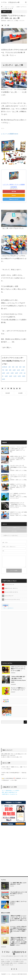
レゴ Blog (16, 20)
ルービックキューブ (9, 595)
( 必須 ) (5, 542)
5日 (20, 367)
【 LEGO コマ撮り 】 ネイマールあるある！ (18, 902)
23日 (23, 376)
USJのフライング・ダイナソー (11, 588)
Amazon (14, 195)
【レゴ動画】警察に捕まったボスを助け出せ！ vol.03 (18, 883)
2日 (9, 367)
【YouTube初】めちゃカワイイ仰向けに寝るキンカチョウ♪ (18, 892)
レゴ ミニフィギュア (14, 498)
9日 (10, 370)
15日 (12, 373)
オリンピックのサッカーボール (11, 592)
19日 (6, 376)
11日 (18, 370)
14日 (7, 373)
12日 (22, 370)
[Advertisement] (14, 407)
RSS (16, 969)
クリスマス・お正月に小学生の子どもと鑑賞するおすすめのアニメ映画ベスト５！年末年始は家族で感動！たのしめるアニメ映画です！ (18, 929)
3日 (13, 367)
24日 (3, 379)
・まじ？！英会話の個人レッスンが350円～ (10, 790)
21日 (14, 376)
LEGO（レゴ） (10, 20)
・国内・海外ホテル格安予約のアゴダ (9, 792)
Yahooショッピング (13, 199)
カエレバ (16, 188)
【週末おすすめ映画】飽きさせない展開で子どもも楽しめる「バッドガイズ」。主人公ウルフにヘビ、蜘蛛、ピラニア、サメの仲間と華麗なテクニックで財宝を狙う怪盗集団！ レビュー (18, 941)
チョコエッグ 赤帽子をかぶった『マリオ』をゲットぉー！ (18, 688)
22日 (19, 376)
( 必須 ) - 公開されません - (9, 546)
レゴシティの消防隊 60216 (9, 134)
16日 (16, 373)
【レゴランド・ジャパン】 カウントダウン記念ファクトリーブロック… (18, 476)
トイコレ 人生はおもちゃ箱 (10, 2)
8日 (7, 370)
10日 (14, 370)
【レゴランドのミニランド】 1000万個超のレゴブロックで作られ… (18, 467)
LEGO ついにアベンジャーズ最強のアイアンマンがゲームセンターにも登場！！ (18, 668)
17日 (20, 373)
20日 (10, 376)
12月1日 (4, 367)
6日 (24, 367)
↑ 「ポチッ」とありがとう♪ (7, 608)
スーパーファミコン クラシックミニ (12, 599)
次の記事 (20, 393)
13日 (3, 373)
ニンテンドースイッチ (10, 584)
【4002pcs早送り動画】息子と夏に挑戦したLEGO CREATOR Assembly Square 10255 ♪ (18, 679)
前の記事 (8, 393)
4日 (17, 367)
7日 (3, 370)
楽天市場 (14, 191)
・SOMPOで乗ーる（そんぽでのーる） (9, 794)
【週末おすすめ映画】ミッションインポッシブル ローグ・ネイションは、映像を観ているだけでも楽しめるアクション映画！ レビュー (18, 918)
